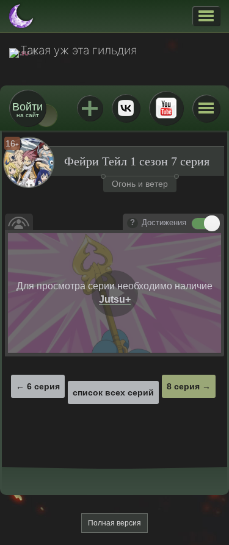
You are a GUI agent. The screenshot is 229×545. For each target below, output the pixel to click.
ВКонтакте (126, 108)
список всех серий (113, 392)
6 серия (43, 386)
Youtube (166, 108)
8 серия (183, 386)
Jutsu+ (90, 108)
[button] (206, 16)
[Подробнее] (132, 223)
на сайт (27, 109)
